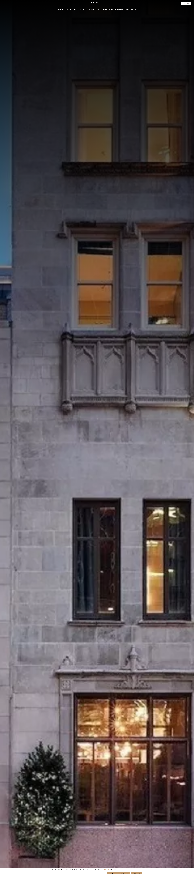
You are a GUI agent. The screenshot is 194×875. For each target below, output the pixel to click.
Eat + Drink (77, 9)
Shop (84, 9)
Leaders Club (119, 9)
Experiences (68, 9)
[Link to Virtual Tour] (178, 3)
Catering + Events (93, 9)
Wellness (104, 9)
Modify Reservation (131, 9)
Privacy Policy (106, 869)
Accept (113, 873)
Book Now (186, 3)
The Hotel (60, 9)
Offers (111, 9)
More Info (125, 873)
